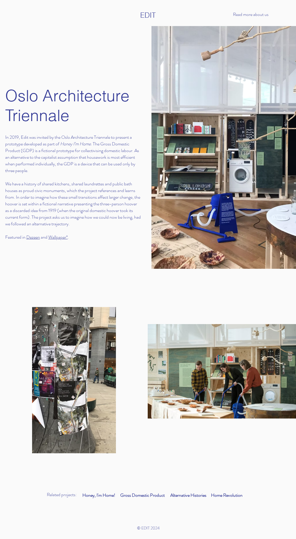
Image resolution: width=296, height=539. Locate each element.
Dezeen (33, 237)
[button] (257, 14)
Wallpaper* (58, 237)
